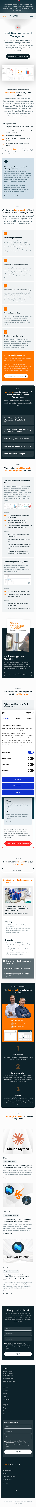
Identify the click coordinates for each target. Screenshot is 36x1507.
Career (5, 1393)
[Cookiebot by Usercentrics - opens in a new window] (25, 713)
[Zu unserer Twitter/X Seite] (14, 1491)
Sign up (18, 1354)
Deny (18, 792)
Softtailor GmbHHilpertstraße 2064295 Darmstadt (8, 1373)
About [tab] (29, 718)
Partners (5, 1396)
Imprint (5, 1473)
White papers (7, 1411)
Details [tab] (18, 718)
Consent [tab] (7, 718)
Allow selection (18, 786)
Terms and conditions (9, 1477)
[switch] (31, 758)
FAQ (4, 1414)
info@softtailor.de (19, 1027)
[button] (18, 420)
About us (5, 1390)
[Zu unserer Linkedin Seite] (16, 1491)
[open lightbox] (10, 506)
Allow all (18, 779)
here (14, 149)
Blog (4, 1408)
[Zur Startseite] (10, 16)
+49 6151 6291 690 (19, 1024)
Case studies (6, 1399)
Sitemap (5, 1483)
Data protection (7, 1470)
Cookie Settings (7, 1480)
